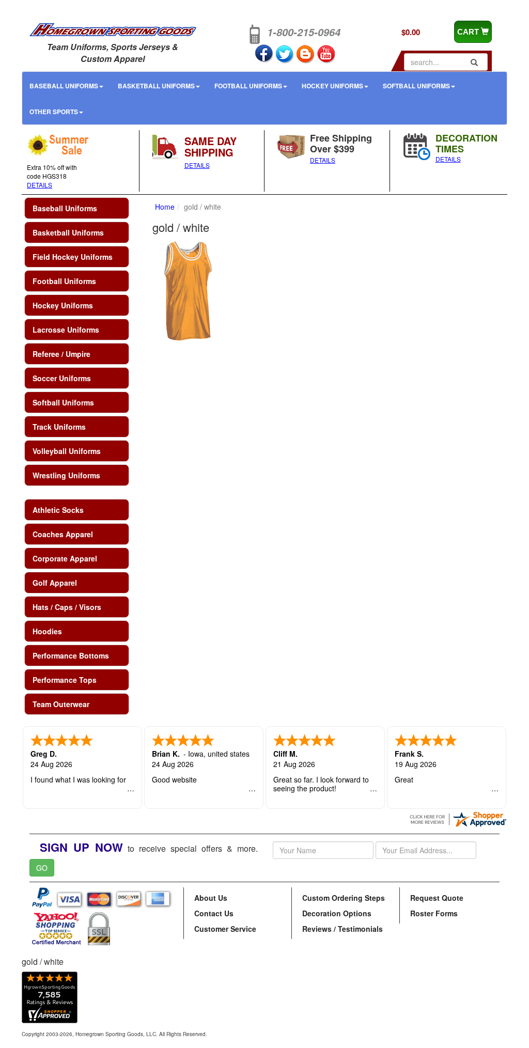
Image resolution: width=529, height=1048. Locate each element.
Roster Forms (434, 913)
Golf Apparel (55, 582)
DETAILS (39, 184)
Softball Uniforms (416, 85)
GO (42, 868)
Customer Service (225, 929)
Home (165, 206)
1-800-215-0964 (303, 32)
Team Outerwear (61, 704)
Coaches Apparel (63, 534)
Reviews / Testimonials (342, 929)
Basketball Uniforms (156, 85)
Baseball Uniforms (63, 85)
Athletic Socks (58, 510)
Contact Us (214, 913)
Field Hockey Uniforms (73, 257)
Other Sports (53, 111)
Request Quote (436, 898)
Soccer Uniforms (62, 378)
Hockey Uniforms (332, 85)
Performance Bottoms (71, 655)
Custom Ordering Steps (343, 898)
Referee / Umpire (61, 354)
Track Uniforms (59, 426)
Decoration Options (336, 913)
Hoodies (47, 631)
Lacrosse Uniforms (66, 329)
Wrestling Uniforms (66, 475)
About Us (210, 898)
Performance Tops (65, 680)
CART (469, 31)
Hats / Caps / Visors (67, 607)
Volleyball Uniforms (67, 451)
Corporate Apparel (65, 558)
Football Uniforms (248, 85)
